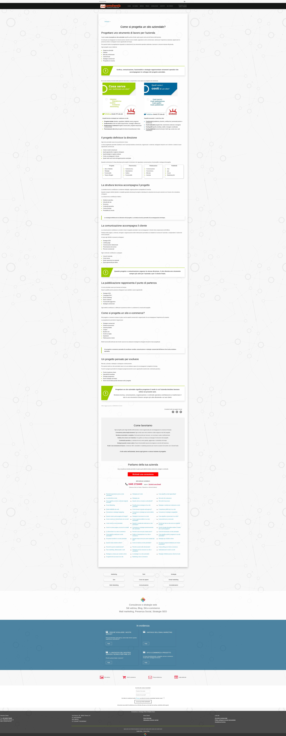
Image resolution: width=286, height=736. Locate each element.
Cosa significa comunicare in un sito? (168, 516)
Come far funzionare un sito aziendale (169, 531)
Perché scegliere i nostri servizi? (118, 633)
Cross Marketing (110, 505)
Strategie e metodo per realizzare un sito (169, 505)
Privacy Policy (146, 731)
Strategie (106, 21)
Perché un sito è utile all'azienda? (141, 547)
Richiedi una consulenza (143, 474)
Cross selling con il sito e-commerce (168, 547)
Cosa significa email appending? (167, 494)
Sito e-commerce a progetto (158, 652)
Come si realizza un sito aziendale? (141, 542)
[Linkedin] (177, 412)
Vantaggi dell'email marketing (159, 632)
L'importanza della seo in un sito (167, 509)
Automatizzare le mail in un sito (167, 549)
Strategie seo (135, 498)
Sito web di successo (164, 501)
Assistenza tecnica (220, 722)
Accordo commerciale (221, 718)
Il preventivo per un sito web (166, 519)
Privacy (138, 698)
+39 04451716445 (7, 718)
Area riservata (147, 718)
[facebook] (173, 412)
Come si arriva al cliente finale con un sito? (117, 519)
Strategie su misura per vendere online (116, 554)
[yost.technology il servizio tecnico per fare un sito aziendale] (143, 735)
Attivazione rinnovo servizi (150, 720)
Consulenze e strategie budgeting (115, 512)
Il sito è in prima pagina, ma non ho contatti (117, 527)
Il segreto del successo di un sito (114, 556)
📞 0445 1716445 (133, 484)
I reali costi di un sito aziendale (114, 523)
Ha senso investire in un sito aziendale (116, 538)
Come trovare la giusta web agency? (142, 509)
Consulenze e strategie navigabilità (168, 512)
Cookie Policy (139, 731)
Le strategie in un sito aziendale (140, 554)
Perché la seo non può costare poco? (142, 531)
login (105, 1)
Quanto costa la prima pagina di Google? (117, 516)
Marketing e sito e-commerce (140, 556)
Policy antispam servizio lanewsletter (225, 720)
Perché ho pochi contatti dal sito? (115, 547)
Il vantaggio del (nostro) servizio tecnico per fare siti (118, 653)
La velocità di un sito (111, 498)
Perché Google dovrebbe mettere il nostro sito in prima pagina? (170, 528)
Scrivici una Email (155, 484)
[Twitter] (181, 412)
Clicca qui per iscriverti (143, 701)
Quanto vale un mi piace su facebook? (142, 501)
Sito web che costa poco (165, 498)
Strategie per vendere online (166, 538)
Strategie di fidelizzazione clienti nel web (169, 554)
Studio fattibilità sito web (112, 509)
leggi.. (109, 643)
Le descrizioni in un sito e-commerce (115, 531)
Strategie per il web (137, 494)
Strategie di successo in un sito (140, 516)
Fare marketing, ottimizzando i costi (115, 549)
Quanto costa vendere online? (114, 542)
